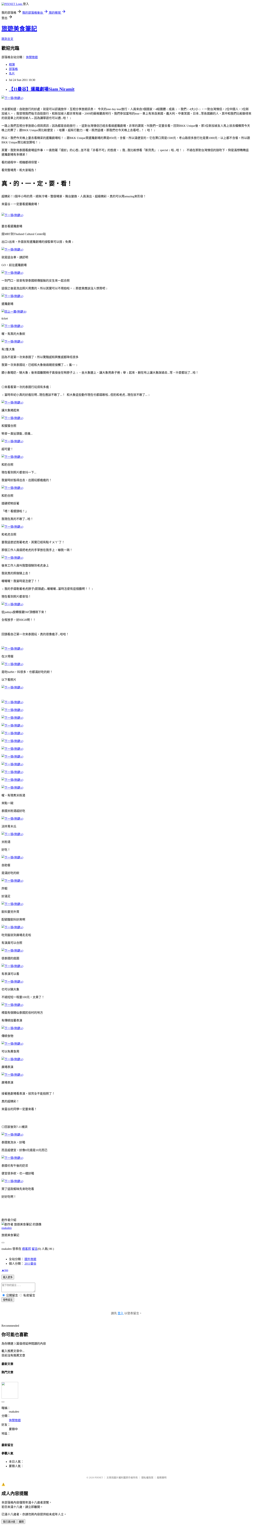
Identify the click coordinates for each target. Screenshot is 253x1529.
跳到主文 (7, 38)
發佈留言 (8, 1299)
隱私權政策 (147, 1477)
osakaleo (6, 1227)
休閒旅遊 (32, 57)
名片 (12, 73)
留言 (35, 1248)
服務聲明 (162, 1477)
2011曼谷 (30, 1263)
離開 (21, 1521)
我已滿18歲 (9, 1521)
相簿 (12, 64)
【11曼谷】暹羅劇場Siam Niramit (41, 89)
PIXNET (99, 1477)
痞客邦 (26, 1248)
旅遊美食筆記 (19, 28)
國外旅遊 (30, 1259)
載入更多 (8, 1277)
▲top (4, 1270)
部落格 (13, 69)
